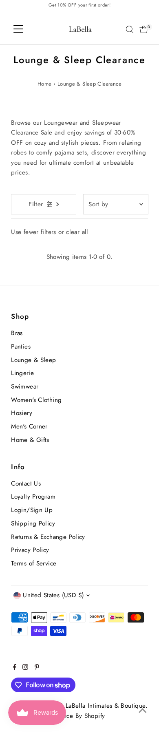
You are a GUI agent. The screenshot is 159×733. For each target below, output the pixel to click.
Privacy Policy (30, 549)
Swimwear (24, 386)
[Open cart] (143, 29)
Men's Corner (29, 426)
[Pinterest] (37, 668)
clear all (77, 231)
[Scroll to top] (143, 710)
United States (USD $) (53, 595)
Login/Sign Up (32, 510)
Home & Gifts (30, 439)
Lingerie (22, 373)
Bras (17, 333)
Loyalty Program (33, 496)
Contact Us (26, 483)
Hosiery (21, 412)
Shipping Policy (33, 523)
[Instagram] (25, 668)
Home (45, 84)
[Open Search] (129, 29)
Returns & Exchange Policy (48, 536)
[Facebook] (14, 668)
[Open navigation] (18, 29)
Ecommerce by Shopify (73, 715)
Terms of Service (33, 563)
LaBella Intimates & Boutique (106, 705)
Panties (21, 346)
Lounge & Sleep (33, 359)
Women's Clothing (36, 399)
